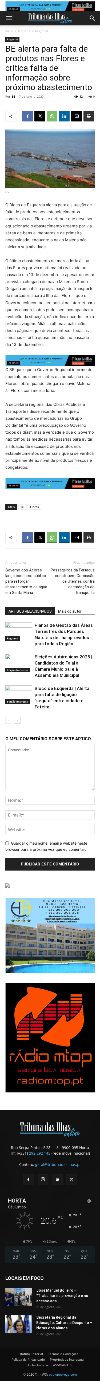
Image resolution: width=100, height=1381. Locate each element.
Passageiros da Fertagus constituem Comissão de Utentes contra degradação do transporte (73, 581)
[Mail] (57, 1179)
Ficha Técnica (38, 1365)
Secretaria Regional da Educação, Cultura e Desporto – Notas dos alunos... (64, 1322)
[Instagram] (43, 1179)
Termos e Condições (63, 1354)
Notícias (24, 31)
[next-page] (17, 720)
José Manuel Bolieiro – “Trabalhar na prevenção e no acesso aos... (62, 1295)
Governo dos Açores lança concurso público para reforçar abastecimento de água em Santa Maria (26, 581)
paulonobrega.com (63, 1374)
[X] (39, 116)
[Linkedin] (64, 116)
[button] (9, 18)
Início (9, 31)
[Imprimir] (88, 116)
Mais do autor (70, 611)
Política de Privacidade (28, 1359)
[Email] (76, 116)
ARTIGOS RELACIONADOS (30, 611)
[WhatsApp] (52, 116)
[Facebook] (27, 116)
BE (13, 96)
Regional (41, 31)
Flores (34, 507)
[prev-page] (8, 720)
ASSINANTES (62, 1365)
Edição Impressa (17, 670)
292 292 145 (39, 1153)
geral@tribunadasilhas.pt (58, 1164)
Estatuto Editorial (30, 1354)
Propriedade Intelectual (67, 1359)
